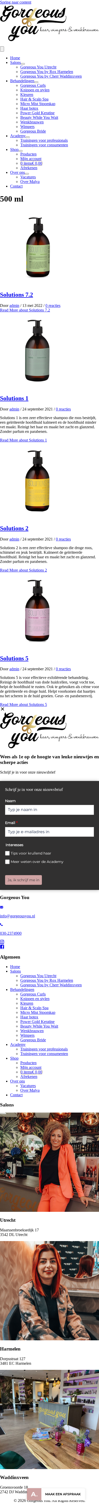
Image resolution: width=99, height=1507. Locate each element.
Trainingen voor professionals (44, 140)
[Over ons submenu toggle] (27, 174)
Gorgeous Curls (33, 85)
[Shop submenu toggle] (21, 151)
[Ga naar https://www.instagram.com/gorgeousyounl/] (49, 942)
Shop (14, 149)
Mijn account (30, 159)
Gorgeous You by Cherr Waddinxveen (51, 76)
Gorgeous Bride (33, 131)
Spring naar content (15, 2)
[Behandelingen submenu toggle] (36, 82)
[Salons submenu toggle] (23, 64)
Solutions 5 (14, 658)
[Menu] (2, 49)
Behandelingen (22, 81)
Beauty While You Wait (39, 117)
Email (11, 822)
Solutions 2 (14, 528)
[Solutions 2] (38, 517)
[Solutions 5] (38, 647)
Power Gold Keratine (37, 113)
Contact (16, 186)
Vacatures (28, 177)
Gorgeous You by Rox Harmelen (46, 71)
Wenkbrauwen (32, 122)
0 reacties (52, 305)
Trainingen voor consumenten (44, 145)
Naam (10, 801)
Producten (28, 154)
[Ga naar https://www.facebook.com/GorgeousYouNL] (49, 947)
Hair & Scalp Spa (34, 99)
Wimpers (27, 126)
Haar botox (29, 108)
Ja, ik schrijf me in (23, 880)
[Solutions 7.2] (38, 284)
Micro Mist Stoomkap (37, 104)
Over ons (17, 172)
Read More (25, 310)
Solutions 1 (14, 398)
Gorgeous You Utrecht (38, 67)
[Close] (2, 709)
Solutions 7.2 (16, 294)
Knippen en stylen (35, 90)
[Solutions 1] (38, 387)
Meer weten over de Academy (37, 861)
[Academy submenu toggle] (28, 137)
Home (15, 58)
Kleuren (26, 94)
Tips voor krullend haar (31, 853)
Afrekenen (28, 168)
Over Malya (30, 181)
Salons (15, 62)
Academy (18, 136)
